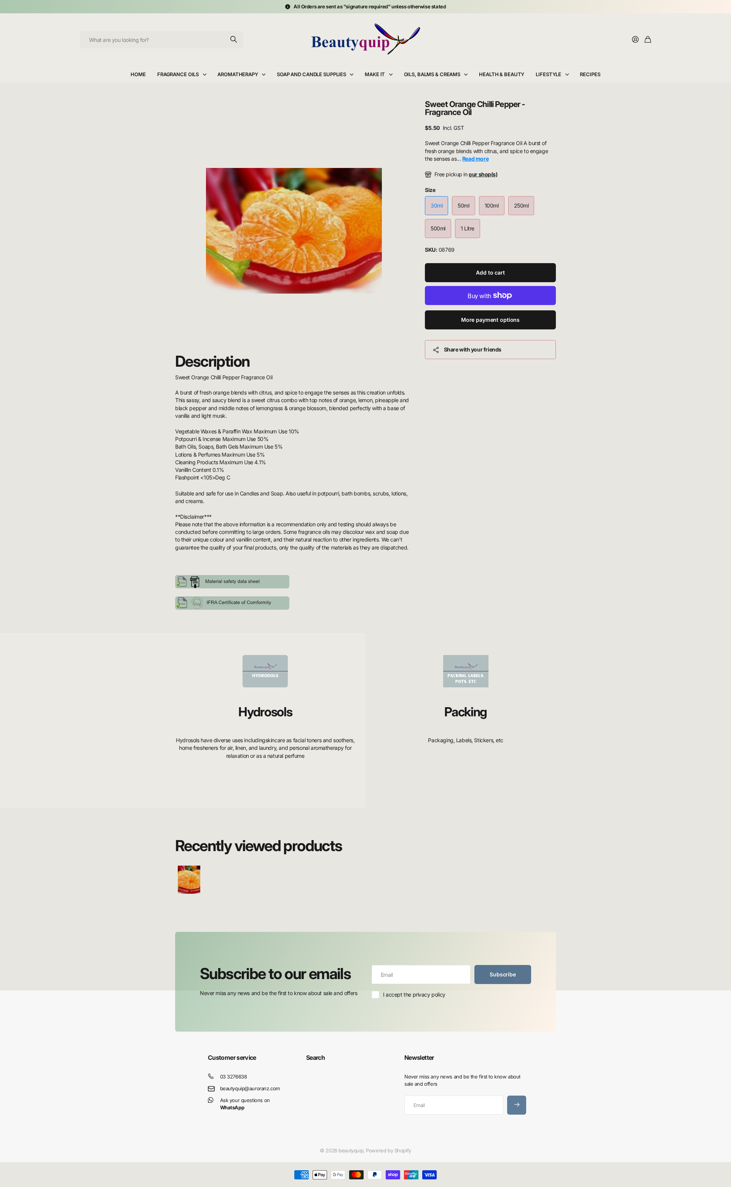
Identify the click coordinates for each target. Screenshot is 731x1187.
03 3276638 (233, 1077)
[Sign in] (635, 39)
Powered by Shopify (388, 1150)
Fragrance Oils (178, 74)
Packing (465, 711)
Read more (475, 158)
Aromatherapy (237, 74)
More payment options (490, 319)
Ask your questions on (245, 1103)
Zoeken (234, 39)
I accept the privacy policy (414, 994)
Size (430, 190)
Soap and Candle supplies (311, 74)
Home (138, 74)
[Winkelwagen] (648, 39)
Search (315, 1057)
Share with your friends (472, 349)
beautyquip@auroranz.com (250, 1088)
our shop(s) (483, 174)
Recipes (590, 74)
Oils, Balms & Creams (432, 74)
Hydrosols (265, 711)
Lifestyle (548, 74)
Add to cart (490, 272)
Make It (375, 74)
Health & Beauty (501, 74)
